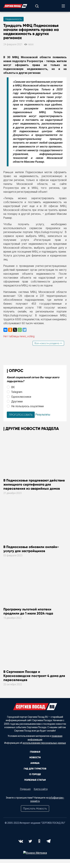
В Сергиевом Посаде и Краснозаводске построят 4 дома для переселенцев (34, 676)
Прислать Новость (35, 808)
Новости (35, 757)
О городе (35, 774)
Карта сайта (41, 789)
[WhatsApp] (20, 330)
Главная (35, 751)
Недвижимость (13, 19)
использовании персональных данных (44, 743)
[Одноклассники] (10, 330)
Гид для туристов (35, 768)
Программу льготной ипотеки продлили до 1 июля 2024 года (28, 611)
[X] (15, 330)
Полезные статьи (35, 779)
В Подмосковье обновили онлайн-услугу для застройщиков (31, 549)
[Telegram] (24, 330)
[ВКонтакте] (5, 330)
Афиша (35, 763)
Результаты (42, 414)
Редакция (25, 789)
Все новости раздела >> (48, 343)
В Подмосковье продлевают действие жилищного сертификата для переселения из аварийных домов (34, 484)
